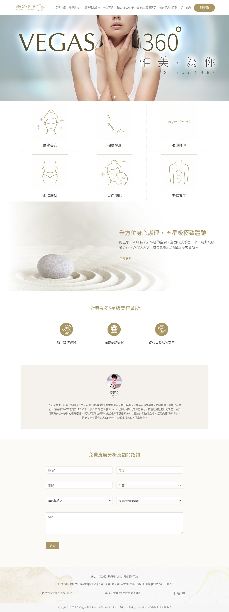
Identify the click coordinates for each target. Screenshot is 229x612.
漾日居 (93, 584)
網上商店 (186, 7)
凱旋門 (84, 584)
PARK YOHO (158, 584)
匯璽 (107, 584)
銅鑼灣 (111, 576)
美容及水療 (91, 7)
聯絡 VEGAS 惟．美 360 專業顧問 (136, 7)
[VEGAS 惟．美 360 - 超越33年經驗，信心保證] (30, 7)
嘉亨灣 (115, 584)
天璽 (100, 584)
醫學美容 (74, 7)
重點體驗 (204, 7)
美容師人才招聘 (168, 7)
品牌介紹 (60, 7)
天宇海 (124, 584)
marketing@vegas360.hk (126, 592)
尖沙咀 (102, 576)
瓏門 (169, 584)
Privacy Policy (127, 607)
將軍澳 (134, 576)
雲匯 (148, 584)
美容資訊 (108, 7)
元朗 (126, 576)
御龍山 (140, 584)
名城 (132, 584)
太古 (119, 576)
